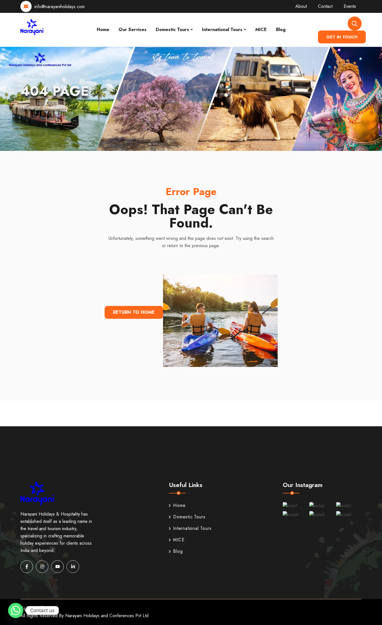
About (301, 6)
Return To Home (134, 312)
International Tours (222, 29)
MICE (261, 29)
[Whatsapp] (15, 610)
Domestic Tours (172, 29)
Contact (325, 6)
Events (350, 6)
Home (103, 29)
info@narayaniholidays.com (59, 6)
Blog (281, 29)
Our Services (133, 29)
